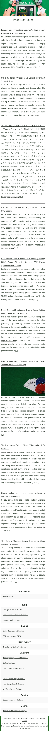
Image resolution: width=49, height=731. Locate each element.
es (46, 723)
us (22, 728)
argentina (13, 723)
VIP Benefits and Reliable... (13, 689)
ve (28, 728)
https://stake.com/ (8, 341)
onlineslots (18, 269)
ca (24, 723)
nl (38, 726)
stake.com (34, 115)
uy (25, 728)
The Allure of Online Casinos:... (14, 647)
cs (40, 723)
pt (47, 726)
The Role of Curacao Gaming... (15, 711)
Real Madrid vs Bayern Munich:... (15, 615)
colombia (34, 723)
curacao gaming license (12, 575)
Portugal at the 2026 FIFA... (13, 610)
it (19, 726)
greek (8, 726)
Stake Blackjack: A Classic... (13, 631)
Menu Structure (23, 718)
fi (1, 726)
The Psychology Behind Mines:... (15, 658)
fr (3, 726)
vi (30, 728)
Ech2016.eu (13, 718)
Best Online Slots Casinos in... (14, 668)
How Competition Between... (13, 684)
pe (44, 726)
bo (18, 723)
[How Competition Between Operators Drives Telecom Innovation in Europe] (23, 381)
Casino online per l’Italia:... (13, 700)
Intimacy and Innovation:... (13, 620)
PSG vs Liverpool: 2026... (12, 636)
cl (26, 723)
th (19, 728)
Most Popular (8, 596)
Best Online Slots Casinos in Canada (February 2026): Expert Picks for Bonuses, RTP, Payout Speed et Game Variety (23, 262)
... (38, 67)
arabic (6, 723)
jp (22, 726)
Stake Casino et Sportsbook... (14, 679)
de (43, 723)
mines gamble (7, 452)
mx (28, 726)
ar (2, 723)
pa (41, 726)
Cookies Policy (34, 718)
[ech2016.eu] (24, 8)
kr (24, 726)
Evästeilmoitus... (9, 663)
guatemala (14, 726)
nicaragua (33, 726)
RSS (41, 718)
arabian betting (8, 248)
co (29, 723)
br (21, 723)
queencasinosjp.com (10, 197)
